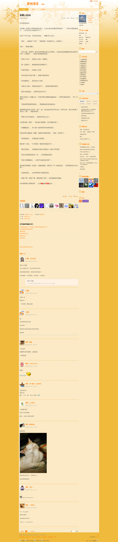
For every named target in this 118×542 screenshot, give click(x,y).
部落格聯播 (85, 201)
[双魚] (51, 205)
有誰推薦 (22, 201)
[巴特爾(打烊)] (76, 205)
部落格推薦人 (85, 176)
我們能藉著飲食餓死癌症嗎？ (26, 229)
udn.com (97, 536)
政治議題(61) (83, 78)
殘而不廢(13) (83, 69)
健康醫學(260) (83, 61)
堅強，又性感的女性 (84, 129)
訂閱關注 (90, 20)
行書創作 (82, 166)
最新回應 (88, 101)
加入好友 (90, 16)
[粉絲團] (20, 540)
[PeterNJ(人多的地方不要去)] (41, 205)
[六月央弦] (71, 205)
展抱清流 (33, 3)
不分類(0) (82, 82)
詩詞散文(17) (83, 65)
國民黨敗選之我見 (24, 233)
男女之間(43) (83, 71)
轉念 (81, 136)
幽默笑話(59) (83, 72)
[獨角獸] (37, 205)
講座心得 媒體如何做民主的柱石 (87, 149)
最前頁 (22, 531)
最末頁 (32, 531)
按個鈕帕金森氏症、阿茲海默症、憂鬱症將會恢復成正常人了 (34, 227)
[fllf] (22, 205)
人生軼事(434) (83, 59)
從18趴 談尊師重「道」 (85, 139)
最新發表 (82, 101)
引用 (71, 196)
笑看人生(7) (27, 216)
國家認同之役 (23, 235)
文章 (23, 9)
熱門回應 (88, 103)
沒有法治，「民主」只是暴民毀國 (88, 156)
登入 (88, 540)
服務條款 (39, 537)
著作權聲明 (44, 537)
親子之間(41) (83, 76)
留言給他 (90, 22)
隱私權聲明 (50, 537)
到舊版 (42, 4)
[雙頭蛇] (66, 205)
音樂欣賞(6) (83, 74)
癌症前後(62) (83, 63)
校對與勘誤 (82, 169)
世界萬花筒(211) (84, 80)
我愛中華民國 (84, 107)
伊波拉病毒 (22, 238)
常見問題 (33, 537)
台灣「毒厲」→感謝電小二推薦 (87, 131)
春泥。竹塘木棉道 (84, 154)
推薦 (65, 196)
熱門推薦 (95, 103)
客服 (55, 537)
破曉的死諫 (22, 231)
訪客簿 (43, 9)
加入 (90, 540)
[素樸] (27, 205)
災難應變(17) (83, 67)
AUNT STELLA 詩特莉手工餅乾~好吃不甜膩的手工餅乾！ (88, 159)
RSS (80, 201)
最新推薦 (95, 101)
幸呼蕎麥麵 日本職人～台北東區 (87, 147)
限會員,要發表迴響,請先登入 (26, 247)
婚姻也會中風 (83, 134)
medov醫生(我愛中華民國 (34, 283)
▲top (98, 535)
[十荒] (46, 205)
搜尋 (96, 51)
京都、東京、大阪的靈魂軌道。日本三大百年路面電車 (89, 163)
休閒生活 (27, 214)
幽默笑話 (42, 214)
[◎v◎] (56, 205)
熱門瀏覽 (82, 103)
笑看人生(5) (27, 218)
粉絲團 (22, 540)
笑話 (32, 214)
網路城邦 (94, 540)
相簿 (33, 9)
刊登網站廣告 (22, 537)
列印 (76, 196)
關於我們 (28, 537)
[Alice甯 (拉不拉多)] (61, 205)
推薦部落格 (90, 18)
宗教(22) (82, 84)
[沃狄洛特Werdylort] (32, 205)
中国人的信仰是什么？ (85, 151)
